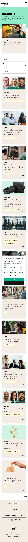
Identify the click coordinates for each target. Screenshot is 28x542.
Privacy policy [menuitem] (7, 532)
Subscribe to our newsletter (13, 515)
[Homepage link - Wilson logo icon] (14, 530)
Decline (14, 283)
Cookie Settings (14, 275)
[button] (26, 3)
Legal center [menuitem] (21, 532)
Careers (13, 509)
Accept (14, 279)
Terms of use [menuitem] (14, 532)
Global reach (13, 503)
